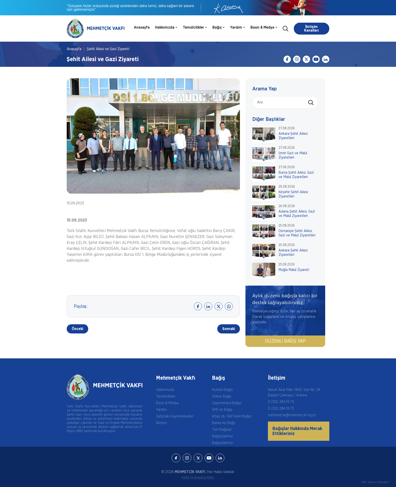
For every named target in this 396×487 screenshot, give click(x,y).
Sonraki (228, 329)
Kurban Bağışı (222, 390)
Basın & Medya (167, 403)
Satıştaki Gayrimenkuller (174, 416)
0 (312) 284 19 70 (281, 402)
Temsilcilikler (165, 396)
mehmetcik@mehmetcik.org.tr (292, 415)
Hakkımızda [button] (164, 27)
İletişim (161, 423)
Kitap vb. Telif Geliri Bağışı (231, 416)
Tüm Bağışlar (222, 429)
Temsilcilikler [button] (193, 27)
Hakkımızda (165, 390)
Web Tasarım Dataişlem (375, 482)
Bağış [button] (217, 27)
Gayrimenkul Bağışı (226, 403)
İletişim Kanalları (311, 28)
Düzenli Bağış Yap (285, 341)
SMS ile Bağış (222, 409)
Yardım (161, 409)
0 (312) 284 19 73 (281, 408)
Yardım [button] (236, 27)
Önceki (77, 329)
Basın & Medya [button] (262, 27)
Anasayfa (142, 27)
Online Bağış (221, 396)
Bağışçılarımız (222, 436)
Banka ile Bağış (223, 423)
